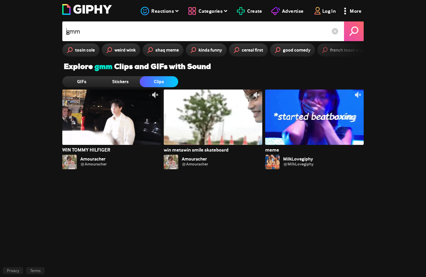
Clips (159, 81)
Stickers (120, 81)
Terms (35, 270)
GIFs (81, 81)
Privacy (13, 270)
